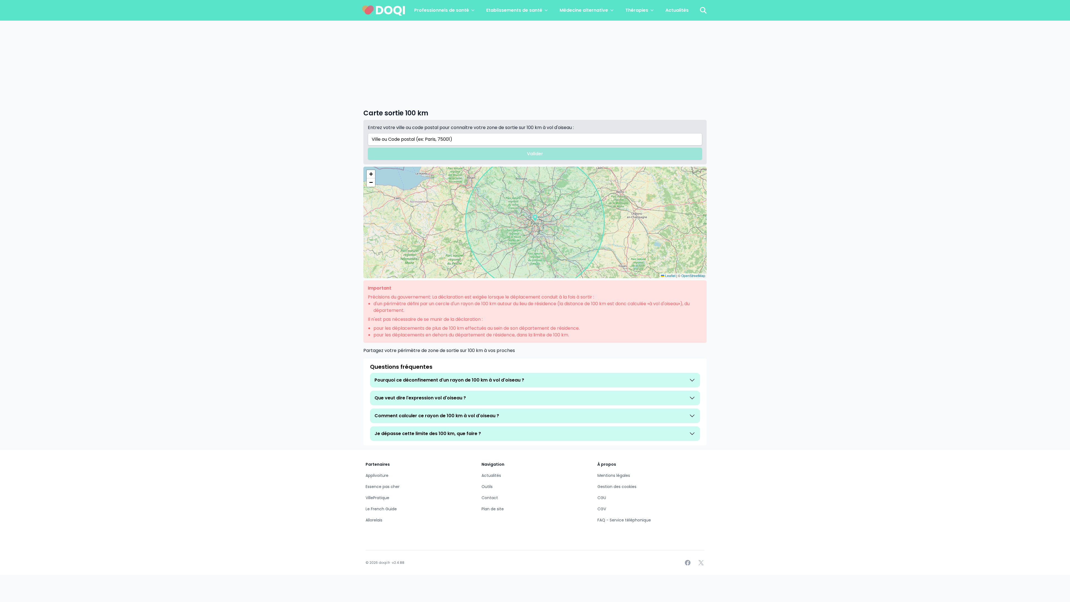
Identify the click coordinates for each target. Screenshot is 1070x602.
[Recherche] (703, 10)
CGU (601, 498)
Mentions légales (613, 475)
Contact (489, 498)
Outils (487, 486)
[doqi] (383, 10)
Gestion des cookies (616, 486)
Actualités (677, 10)
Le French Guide (381, 509)
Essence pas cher (383, 486)
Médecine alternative (584, 10)
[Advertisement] (535, 62)
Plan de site (492, 509)
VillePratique (377, 498)
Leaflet (669, 275)
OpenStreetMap (693, 275)
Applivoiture (377, 475)
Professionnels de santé (441, 10)
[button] (535, 217)
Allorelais (374, 520)
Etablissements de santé (514, 10)
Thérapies (636, 10)
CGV (601, 509)
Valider (535, 154)
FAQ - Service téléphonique (624, 520)
